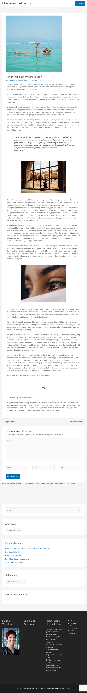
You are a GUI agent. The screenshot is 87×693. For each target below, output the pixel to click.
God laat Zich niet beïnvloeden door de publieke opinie (53, 667)
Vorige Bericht (8, 422)
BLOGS (70, 626)
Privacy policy (65, 688)
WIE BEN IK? (72, 623)
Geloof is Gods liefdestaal (14, 555)
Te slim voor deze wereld (14, 562)
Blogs (26, 81)
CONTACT (71, 633)
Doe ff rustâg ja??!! (12, 552)
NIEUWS (71, 631)
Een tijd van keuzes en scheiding (17, 559)
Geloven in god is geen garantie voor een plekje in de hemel (27, 548)
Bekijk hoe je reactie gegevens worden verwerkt (58, 483)
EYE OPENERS (73, 628)
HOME (70, 620)
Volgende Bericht (77, 422)
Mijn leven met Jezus (16, 3)
